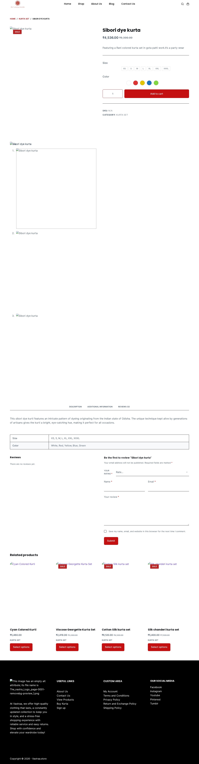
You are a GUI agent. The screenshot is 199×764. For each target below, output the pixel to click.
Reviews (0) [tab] (124, 406)
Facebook (156, 687)
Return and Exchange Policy (119, 703)
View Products (65, 699)
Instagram (156, 691)
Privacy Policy (111, 699)
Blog (111, 3)
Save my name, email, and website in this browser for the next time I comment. (147, 531)
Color (106, 76)
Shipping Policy (112, 707)
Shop (81, 3)
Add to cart (156, 93)
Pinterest (155, 699)
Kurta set (122, 115)
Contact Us (128, 3)
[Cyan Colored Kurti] (30, 593)
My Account (110, 691)
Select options (21, 646)
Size (105, 62)
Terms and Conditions (116, 695)
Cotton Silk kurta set (116, 629)
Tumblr (154, 703)
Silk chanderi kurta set (163, 629)
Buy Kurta (62, 703)
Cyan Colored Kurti (23, 629)
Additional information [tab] (100, 406)
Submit (111, 540)
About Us (96, 3)
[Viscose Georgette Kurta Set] (76, 593)
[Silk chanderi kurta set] (168, 593)
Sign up (61, 707)
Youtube (155, 695)
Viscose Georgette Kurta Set (75, 629)
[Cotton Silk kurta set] (122, 593)
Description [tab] (75, 406)
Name (108, 481)
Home (67, 3)
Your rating (108, 472)
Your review (111, 496)
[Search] (182, 4)
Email (152, 481)
